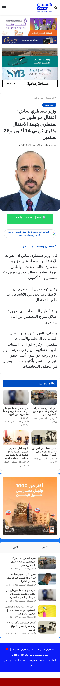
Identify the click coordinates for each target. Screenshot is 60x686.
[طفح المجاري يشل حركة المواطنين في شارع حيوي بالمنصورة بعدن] (44, 397)
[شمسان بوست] (44, 7)
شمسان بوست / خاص (40, 246)
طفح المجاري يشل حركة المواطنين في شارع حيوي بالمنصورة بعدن (45, 411)
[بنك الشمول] (30, 61)
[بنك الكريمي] (30, 23)
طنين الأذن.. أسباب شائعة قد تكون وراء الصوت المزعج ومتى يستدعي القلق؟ (21, 578)
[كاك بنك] (30, 40)
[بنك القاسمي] (30, 32)
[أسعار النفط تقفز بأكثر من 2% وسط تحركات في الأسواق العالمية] (44, 437)
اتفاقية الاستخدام (18, 660)
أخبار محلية (39, 97)
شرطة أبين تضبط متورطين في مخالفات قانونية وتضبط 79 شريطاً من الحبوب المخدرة (21, 594)
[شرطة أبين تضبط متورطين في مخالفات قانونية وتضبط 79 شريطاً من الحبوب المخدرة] (16, 397)
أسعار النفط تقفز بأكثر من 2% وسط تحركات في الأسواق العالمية (44, 451)
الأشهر (45, 547)
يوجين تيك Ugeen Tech (23, 654)
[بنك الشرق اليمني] (30, 73)
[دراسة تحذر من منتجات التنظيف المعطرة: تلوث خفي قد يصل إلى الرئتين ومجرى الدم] (47, 611)
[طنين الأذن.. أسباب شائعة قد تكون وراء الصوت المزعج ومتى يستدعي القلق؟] (47, 579)
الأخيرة (15, 547)
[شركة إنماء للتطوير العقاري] (30, 51)
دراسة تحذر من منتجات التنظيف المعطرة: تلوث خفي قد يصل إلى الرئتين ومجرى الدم (20, 610)
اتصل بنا (52, 660)
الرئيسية (50, 97)
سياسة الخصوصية (37, 660)
